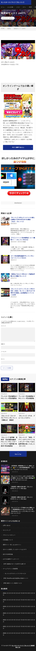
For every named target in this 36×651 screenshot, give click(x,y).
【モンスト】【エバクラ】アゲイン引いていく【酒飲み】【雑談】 (9, 418)
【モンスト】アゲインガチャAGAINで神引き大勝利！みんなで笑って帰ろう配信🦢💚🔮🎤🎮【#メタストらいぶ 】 (23, 478)
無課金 (10, 18)
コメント (3, 326)
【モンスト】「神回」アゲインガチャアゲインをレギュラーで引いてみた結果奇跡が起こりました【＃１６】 (27, 442)
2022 (4, 620)
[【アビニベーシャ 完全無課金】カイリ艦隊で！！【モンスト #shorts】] (5, 241)
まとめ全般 (10, 7)
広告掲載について (8, 540)
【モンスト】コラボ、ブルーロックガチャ (27, 417)
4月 (14, 593)
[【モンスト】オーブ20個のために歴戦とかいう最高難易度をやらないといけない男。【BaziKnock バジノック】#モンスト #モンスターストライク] (5, 511)
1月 (8, 593)
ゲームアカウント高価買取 (10, 568)
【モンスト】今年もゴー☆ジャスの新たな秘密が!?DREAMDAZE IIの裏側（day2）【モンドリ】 (23, 219)
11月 (31, 600)
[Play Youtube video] (18, 49)
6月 (19, 593)
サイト (3, 359)
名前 (3, 344)
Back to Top (18, 454)
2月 (10, 593)
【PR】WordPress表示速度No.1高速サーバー (15, 578)
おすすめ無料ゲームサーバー (11, 559)
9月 (26, 600)
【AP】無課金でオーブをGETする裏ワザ (14, 564)
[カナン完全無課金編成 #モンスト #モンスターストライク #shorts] (5, 259)
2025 (4, 600)
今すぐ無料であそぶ (18, 147)
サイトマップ (6, 530)
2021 (4, 626)
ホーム (2, 7)
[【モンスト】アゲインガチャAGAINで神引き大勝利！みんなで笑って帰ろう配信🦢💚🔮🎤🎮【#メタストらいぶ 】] (5, 479)
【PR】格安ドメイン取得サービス (12, 583)
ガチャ (24, 7)
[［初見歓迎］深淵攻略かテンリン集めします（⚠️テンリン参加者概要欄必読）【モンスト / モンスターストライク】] (5, 469)
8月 (24, 593)
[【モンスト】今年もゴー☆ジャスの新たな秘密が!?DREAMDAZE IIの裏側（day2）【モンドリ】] (5, 221)
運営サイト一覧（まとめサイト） (12, 544)
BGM (30, 7)
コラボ (18, 7)
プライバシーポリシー (9, 535)
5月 (17, 593)
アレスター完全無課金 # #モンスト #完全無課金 (9, 397)
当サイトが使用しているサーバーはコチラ (15, 549)
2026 (4, 593)
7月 (21, 593)
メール (3, 351)
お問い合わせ (6, 525)
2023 (4, 613)
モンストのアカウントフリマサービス (15, 573)
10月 (28, 600)
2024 (4, 606)
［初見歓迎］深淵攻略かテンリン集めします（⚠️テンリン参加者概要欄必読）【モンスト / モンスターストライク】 (23, 467)
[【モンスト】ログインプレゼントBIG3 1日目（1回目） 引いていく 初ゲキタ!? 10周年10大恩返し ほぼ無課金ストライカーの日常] (5, 292)
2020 (4, 633)
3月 (12, 593)
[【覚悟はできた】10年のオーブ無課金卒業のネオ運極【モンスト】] (5, 277)
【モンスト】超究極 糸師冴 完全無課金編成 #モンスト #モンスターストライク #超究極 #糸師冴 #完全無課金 (9, 442)
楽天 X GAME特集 (8, 554)
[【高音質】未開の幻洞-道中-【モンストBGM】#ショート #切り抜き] (5, 490)
